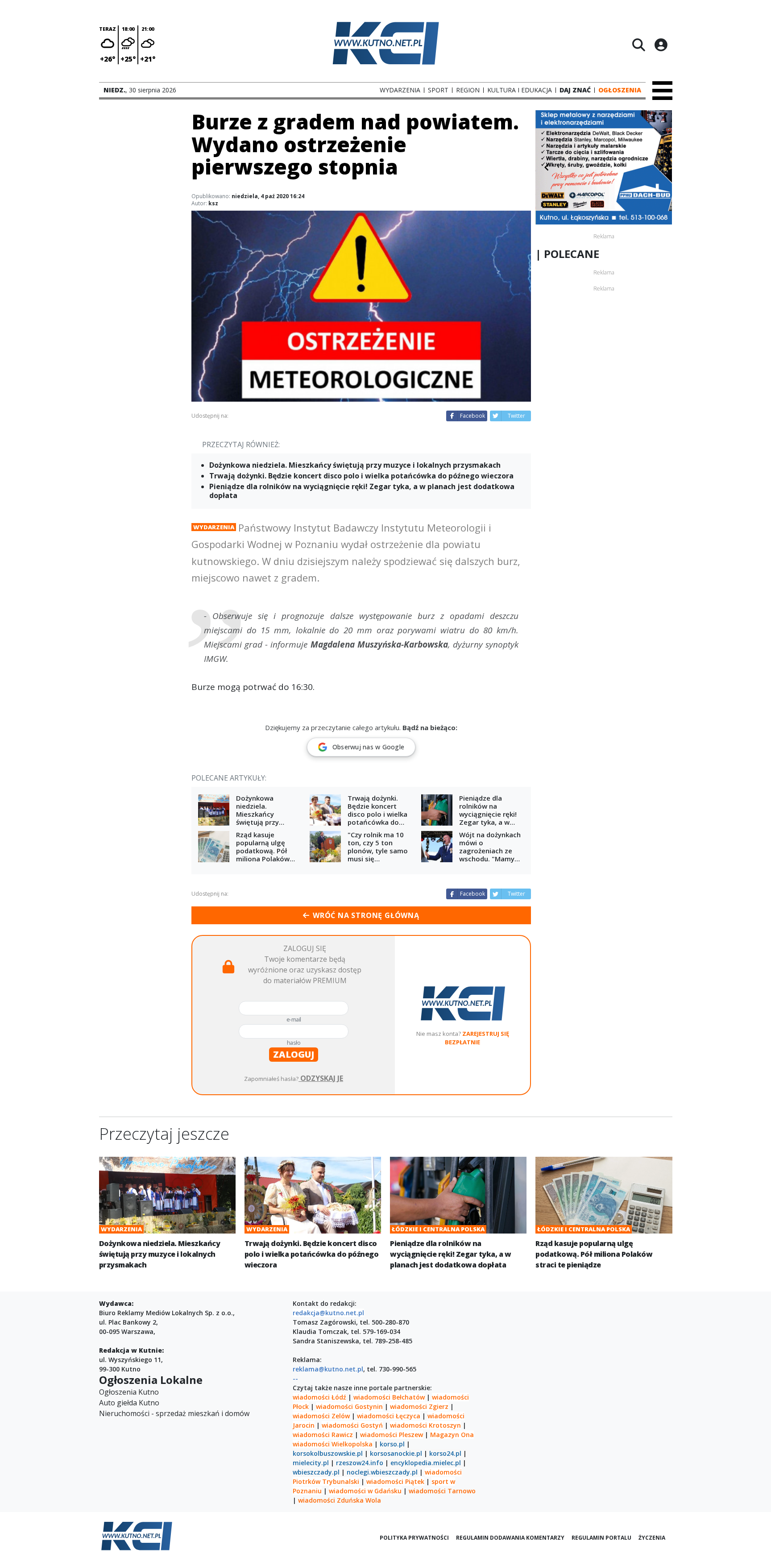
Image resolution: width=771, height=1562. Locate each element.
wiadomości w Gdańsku (365, 1491)
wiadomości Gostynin (349, 1406)
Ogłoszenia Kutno (129, 1392)
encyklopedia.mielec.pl (425, 1462)
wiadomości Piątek (395, 1481)
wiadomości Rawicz (323, 1434)
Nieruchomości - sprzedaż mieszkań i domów (174, 1413)
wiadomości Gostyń (352, 1425)
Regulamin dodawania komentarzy (510, 1537)
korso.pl (392, 1444)
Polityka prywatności (414, 1537)
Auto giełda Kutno (129, 1403)
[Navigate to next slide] (660, 167)
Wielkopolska (352, 1444)
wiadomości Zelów (321, 1416)
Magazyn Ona (452, 1434)
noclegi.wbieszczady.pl (382, 1472)
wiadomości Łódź (319, 1397)
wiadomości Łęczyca (388, 1416)
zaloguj (293, 1054)
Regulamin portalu (601, 1537)
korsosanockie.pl (396, 1453)
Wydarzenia (213, 527)
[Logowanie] (661, 44)
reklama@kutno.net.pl (328, 1369)
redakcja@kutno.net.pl (328, 1313)
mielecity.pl (311, 1462)
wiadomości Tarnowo (442, 1491)
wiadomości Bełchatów (389, 1397)
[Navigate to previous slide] (546, 167)
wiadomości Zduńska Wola (339, 1500)
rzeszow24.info (359, 1462)
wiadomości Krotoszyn (425, 1425)
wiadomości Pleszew (391, 1434)
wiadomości (311, 1444)
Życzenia (651, 1537)
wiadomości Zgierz (418, 1406)
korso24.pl (445, 1453)
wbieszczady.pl (316, 1472)
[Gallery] (603, 167)
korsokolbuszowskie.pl (328, 1453)
